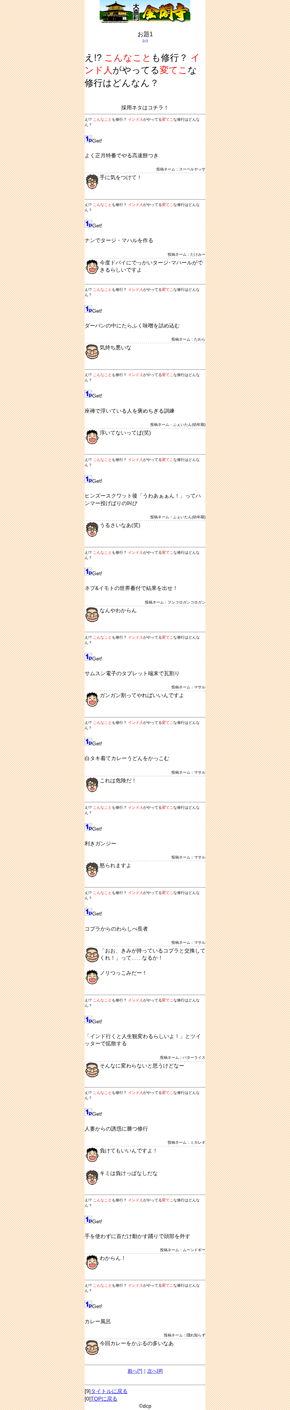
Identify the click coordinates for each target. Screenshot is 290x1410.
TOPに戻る (104, 1399)
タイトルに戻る (109, 1391)
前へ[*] (135, 1371)
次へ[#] (155, 1371)
